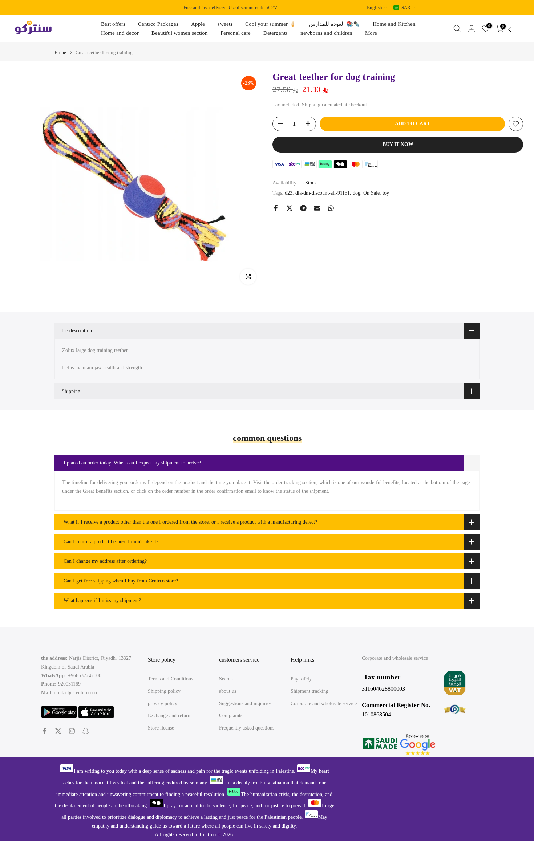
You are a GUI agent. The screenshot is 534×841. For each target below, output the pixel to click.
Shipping (311, 104)
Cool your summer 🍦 (270, 24)
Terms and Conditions (170, 679)
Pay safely (301, 679)
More (371, 33)
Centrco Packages (158, 24)
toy (386, 193)
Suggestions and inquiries (245, 703)
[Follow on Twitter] (58, 731)
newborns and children (326, 33)
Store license (161, 728)
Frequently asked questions (246, 728)
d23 (288, 193)
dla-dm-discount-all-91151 (322, 193)
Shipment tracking (309, 691)
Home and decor (120, 33)
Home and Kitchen (394, 24)
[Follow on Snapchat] (85, 731)
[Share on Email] (317, 208)
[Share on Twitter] (289, 208)
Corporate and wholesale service (324, 703)
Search (226, 679)
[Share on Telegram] (303, 208)
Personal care (236, 33)
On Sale (371, 193)
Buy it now (398, 144)
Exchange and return (169, 715)
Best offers (113, 24)
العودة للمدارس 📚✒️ (334, 24)
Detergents (275, 33)
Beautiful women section (179, 33)
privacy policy (162, 703)
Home (60, 52)
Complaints (230, 715)
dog (356, 193)
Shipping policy (164, 691)
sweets (225, 24)
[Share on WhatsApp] (331, 208)
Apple (198, 24)
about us (227, 691)
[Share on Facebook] (275, 208)
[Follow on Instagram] (72, 731)
